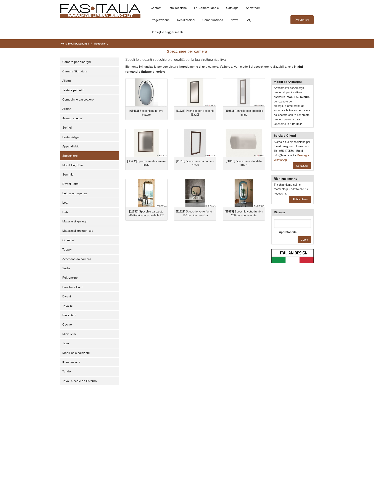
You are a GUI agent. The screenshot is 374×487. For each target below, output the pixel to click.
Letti (65, 202)
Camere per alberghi (76, 62)
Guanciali (68, 240)
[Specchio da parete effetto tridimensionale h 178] (146, 193)
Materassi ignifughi (75, 221)
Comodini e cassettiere (78, 99)
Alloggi (66, 80)
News (234, 20)
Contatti (156, 8)
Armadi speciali (72, 118)
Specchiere (70, 155)
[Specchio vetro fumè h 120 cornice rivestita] (195, 193)
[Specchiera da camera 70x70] (195, 143)
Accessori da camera (76, 259)
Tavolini (67, 306)
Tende (66, 371)
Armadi (67, 108)
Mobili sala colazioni (76, 352)
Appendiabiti (70, 146)
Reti (65, 212)
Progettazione (160, 20)
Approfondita (288, 232)
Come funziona (212, 20)
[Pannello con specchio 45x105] (195, 92)
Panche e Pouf (72, 287)
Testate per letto (73, 90)
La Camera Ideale (206, 8)
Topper (67, 249)
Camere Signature (74, 71)
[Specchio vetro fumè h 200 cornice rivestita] (244, 193)
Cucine (67, 324)
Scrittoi (67, 127)
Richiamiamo (300, 199)
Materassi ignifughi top (77, 230)
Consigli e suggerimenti (167, 32)
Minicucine (69, 334)
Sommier (68, 174)
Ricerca (279, 212)
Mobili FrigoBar (72, 165)
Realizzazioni (186, 20)
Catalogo (232, 8)
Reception (69, 315)
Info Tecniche (178, 8)
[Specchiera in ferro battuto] (146, 92)
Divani (66, 296)
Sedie (66, 268)
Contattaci (302, 165)
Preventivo (302, 19)
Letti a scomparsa (74, 193)
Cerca (304, 239)
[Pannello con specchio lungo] (244, 92)
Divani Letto (70, 183)
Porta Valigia (70, 137)
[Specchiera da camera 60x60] (146, 143)
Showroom (253, 8)
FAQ (248, 20)
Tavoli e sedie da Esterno (79, 381)
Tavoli (66, 343)
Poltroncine (70, 277)
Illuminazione (71, 362)
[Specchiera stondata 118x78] (244, 143)
